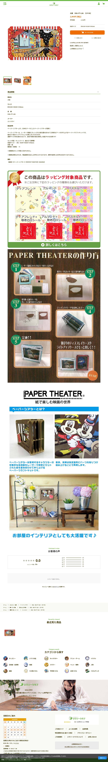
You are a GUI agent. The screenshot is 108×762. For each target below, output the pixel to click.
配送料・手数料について (76, 45)
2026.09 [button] (25, 719)
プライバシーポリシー (84, 733)
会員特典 (85, 729)
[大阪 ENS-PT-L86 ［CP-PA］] (9, 632)
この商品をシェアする (76, 48)
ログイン (56, 586)
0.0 (38, 560)
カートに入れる (89, 32)
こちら (17, 743)
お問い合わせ (97, 38)
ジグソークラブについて (75, 737)
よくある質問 (73, 729)
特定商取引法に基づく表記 (63, 733)
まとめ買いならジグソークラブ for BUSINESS (77, 747)
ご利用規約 (58, 737)
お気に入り (79, 38)
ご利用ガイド (59, 729)
